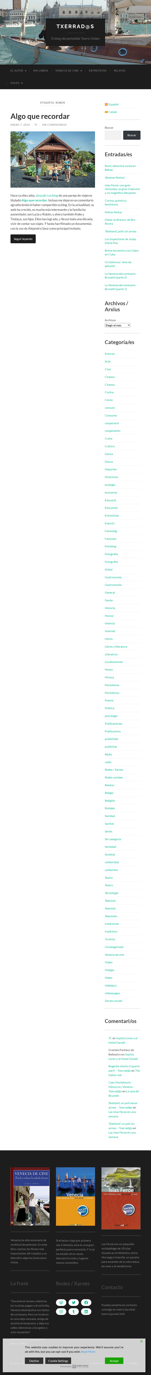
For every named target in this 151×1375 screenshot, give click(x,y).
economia (111, 492)
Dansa (109, 454)
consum (110, 407)
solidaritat (111, 870)
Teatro (109, 885)
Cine (108, 369)
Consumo (111, 415)
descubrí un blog (47, 195)
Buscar (109, 127)
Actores (110, 353)
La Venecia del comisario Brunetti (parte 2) (120, 275)
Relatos (119, 70)
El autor (16, 70)
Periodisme (112, 685)
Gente (109, 600)
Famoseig (111, 531)
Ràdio (108, 754)
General (110, 592)
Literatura (111, 654)
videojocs (111, 985)
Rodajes (110, 808)
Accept (114, 1360)
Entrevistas (98, 70)
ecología (110, 484)
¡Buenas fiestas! (115, 177)
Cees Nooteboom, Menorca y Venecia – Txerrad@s (121, 1087)
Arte (107, 361)
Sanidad (110, 816)
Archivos (110, 320)
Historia (110, 608)
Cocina (109, 392)
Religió (109, 792)
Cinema (110, 377)
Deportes (111, 469)
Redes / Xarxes (114, 769)
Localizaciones (114, 661)
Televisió (110, 900)
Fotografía (111, 554)
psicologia (111, 715)
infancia (110, 623)
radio (108, 762)
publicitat (111, 746)
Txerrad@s (75, 26)
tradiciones (112, 923)
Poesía (109, 700)
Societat (110, 854)
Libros (109, 638)
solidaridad (112, 862)
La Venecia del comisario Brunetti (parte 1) (120, 287)
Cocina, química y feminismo (116, 202)
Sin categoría (113, 839)
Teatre (109, 877)
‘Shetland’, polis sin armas (120, 231)
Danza (109, 461)
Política (109, 708)
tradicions (111, 931)
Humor (109, 615)
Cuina (108, 438)
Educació (110, 500)
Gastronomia (113, 577)
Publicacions (113, 731)
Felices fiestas (113, 212)
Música (109, 677)
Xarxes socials (113, 1000)
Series (108, 831)
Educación (111, 507)
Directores (111, 477)
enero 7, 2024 (20, 124)
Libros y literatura (116, 646)
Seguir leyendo (23, 239)
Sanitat (109, 823)
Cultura (110, 446)
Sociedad (110, 846)
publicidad (111, 738)
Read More (88, 1351)
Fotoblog (110, 546)
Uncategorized (114, 947)
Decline (34, 1360)
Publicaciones (113, 723)
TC (36, 124)
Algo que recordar (40, 116)
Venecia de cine (67, 70)
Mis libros (40, 70)
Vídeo (108, 977)
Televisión (111, 916)
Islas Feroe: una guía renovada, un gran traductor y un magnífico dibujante (122, 189)
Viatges (109, 970)
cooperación (112, 430)
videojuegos (112, 993)
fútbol (109, 569)
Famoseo (110, 538)
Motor (109, 669)
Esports (110, 523)
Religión (110, 800)
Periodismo (112, 692)
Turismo (110, 939)
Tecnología (111, 893)
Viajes (15, 82)
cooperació (112, 423)
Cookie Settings (58, 1360)
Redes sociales (114, 777)
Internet (110, 631)
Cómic (109, 400)
